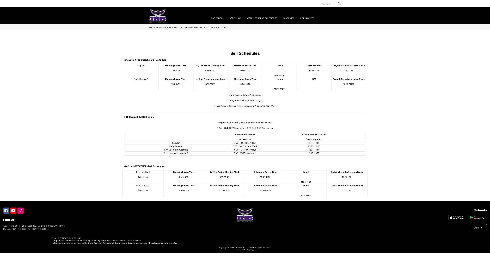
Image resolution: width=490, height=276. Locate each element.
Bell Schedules (218, 27)
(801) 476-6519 (39, 229)
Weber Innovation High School (163, 27)
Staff (249, 18)
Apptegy (250, 250)
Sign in (478, 227)
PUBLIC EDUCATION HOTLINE (66, 238)
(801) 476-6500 (19, 229)
